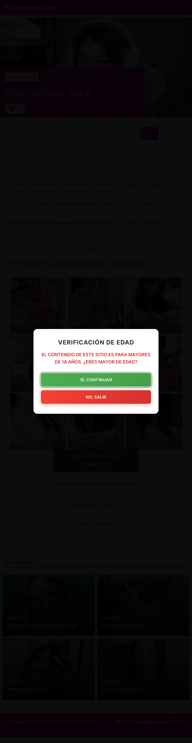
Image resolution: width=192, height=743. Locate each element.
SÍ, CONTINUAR (96, 380)
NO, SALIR (96, 397)
